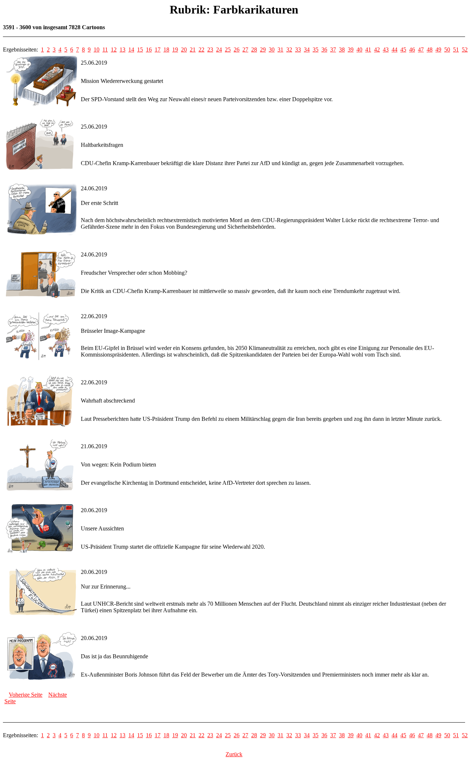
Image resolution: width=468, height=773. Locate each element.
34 (307, 49)
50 (447, 49)
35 (315, 49)
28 (254, 49)
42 (377, 49)
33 (298, 49)
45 (403, 49)
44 (394, 49)
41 (368, 49)
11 (105, 49)
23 (210, 49)
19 (175, 49)
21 (193, 49)
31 (280, 49)
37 (333, 49)
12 (114, 49)
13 (122, 49)
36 (324, 49)
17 (158, 49)
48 (430, 49)
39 (351, 49)
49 (438, 49)
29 (263, 49)
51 (456, 49)
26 (236, 49)
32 (289, 49)
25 (228, 49)
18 (166, 49)
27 (245, 49)
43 (386, 49)
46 (412, 49)
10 (96, 49)
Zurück (234, 754)
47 (421, 49)
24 (219, 49)
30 (272, 49)
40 (359, 49)
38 (342, 49)
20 (184, 49)
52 (465, 49)
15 (140, 49)
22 (201, 49)
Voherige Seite (25, 695)
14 (131, 49)
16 (149, 49)
